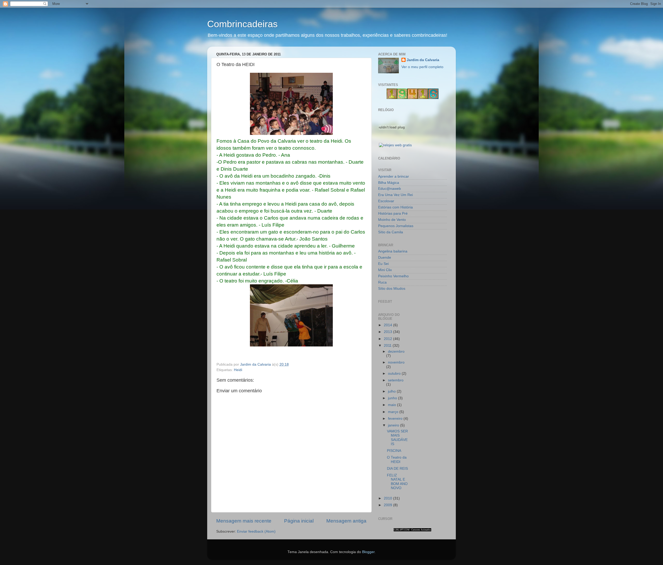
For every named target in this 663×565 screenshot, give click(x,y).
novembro (396, 362)
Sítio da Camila (390, 232)
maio (392, 405)
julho (392, 391)
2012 (388, 339)
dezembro (396, 351)
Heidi (238, 370)
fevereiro (395, 419)
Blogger (368, 552)
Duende (384, 257)
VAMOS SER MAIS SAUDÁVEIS (397, 437)
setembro (395, 380)
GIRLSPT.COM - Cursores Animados (412, 529)
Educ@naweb (389, 189)
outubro (395, 373)
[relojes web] (392, 139)
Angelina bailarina (392, 251)
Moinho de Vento (392, 220)
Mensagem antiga (346, 521)
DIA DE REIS (397, 468)
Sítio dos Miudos (391, 289)
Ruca (382, 282)
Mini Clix (385, 270)
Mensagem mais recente (243, 521)
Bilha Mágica (388, 183)
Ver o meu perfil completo (422, 67)
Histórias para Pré (393, 213)
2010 (388, 498)
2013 (388, 332)
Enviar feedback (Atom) (256, 531)
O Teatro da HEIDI (397, 459)
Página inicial (299, 521)
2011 (388, 345)
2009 (388, 505)
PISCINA (394, 451)
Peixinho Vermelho (393, 276)
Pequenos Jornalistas (395, 226)
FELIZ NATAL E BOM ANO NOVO (397, 481)
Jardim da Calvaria (423, 60)
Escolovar (386, 201)
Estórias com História (395, 207)
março (393, 412)
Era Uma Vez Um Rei (395, 195)
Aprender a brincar (393, 176)
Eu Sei (383, 264)
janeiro (394, 425)
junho (393, 398)
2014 (388, 325)
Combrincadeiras (242, 24)
